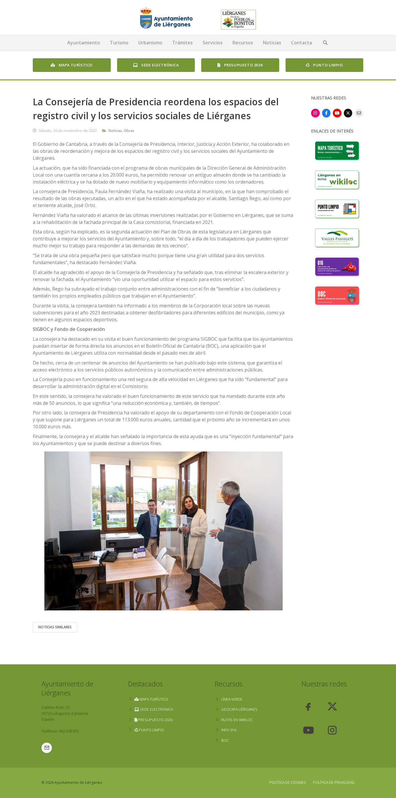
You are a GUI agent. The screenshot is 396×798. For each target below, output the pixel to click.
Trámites (182, 42)
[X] (348, 113)
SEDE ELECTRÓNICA (159, 65)
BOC (225, 740)
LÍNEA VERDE (231, 699)
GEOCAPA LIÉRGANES (239, 709)
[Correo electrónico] (359, 113)
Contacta (301, 42)
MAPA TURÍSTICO (74, 65)
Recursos (242, 42)
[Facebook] (326, 113)
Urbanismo (150, 42)
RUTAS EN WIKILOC (237, 719)
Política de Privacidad (334, 782)
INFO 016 (228, 730)
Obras (129, 130)
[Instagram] (315, 113)
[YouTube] (337, 113)
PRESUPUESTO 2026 (243, 65)
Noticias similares (55, 627)
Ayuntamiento (83, 42)
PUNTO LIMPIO (327, 65)
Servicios (213, 42)
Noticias (272, 42)
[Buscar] (325, 42)
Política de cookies (287, 782)
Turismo (119, 42)
